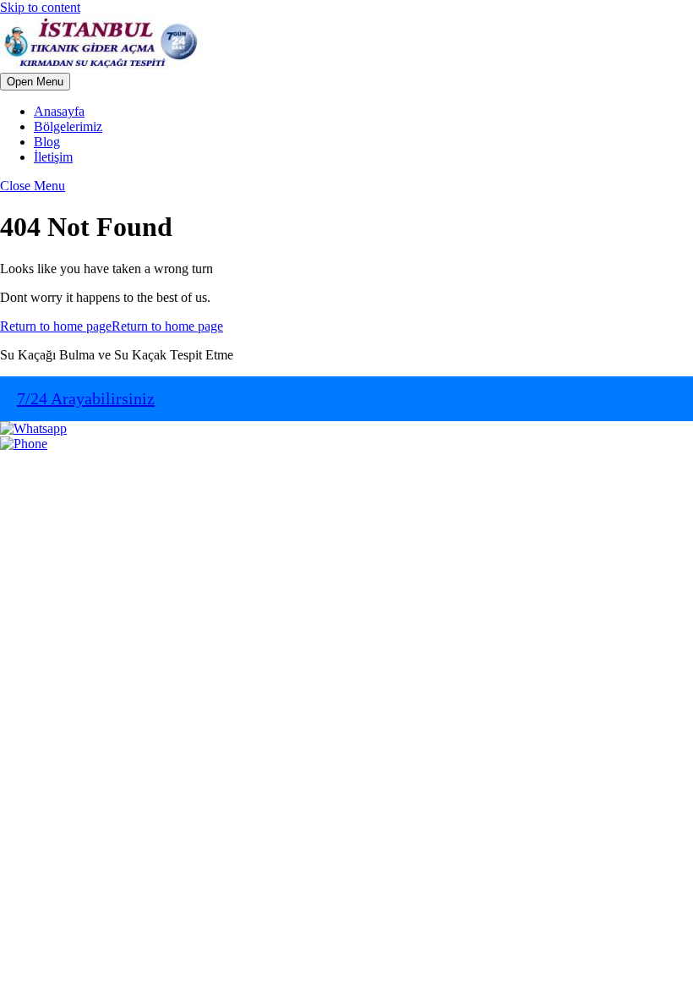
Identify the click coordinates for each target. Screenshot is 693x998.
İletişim (53, 157)
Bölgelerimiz (68, 126)
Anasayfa (59, 111)
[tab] (35, 81)
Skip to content (40, 7)
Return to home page (111, 326)
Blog (47, 141)
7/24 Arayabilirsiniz (86, 398)
